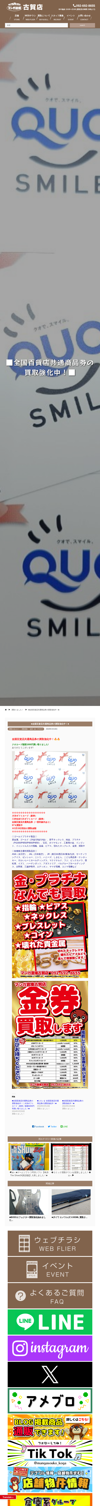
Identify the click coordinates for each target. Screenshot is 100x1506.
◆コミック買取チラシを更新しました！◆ (71, 1172)
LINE (65, 1127)
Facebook (39, 1127)
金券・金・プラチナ (36, 729)
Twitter (53, 1127)
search (82, 25)
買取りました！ (14, 729)
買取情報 (24, 729)
